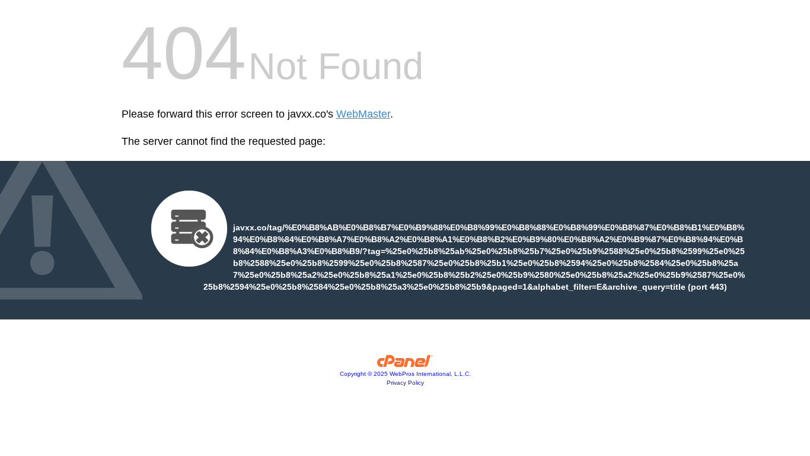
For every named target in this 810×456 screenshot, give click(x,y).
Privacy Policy (405, 382)
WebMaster (363, 114)
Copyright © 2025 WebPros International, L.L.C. (405, 373)
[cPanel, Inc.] (405, 364)
